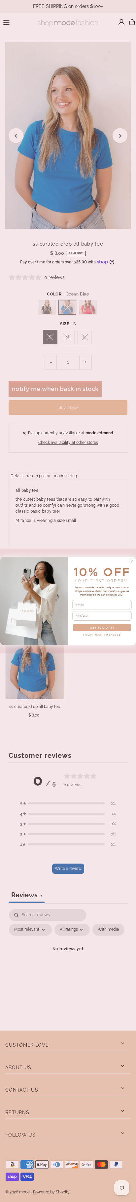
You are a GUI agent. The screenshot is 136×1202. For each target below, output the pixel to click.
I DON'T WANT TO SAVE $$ (101, 634)
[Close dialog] (131, 561)
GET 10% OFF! (102, 628)
